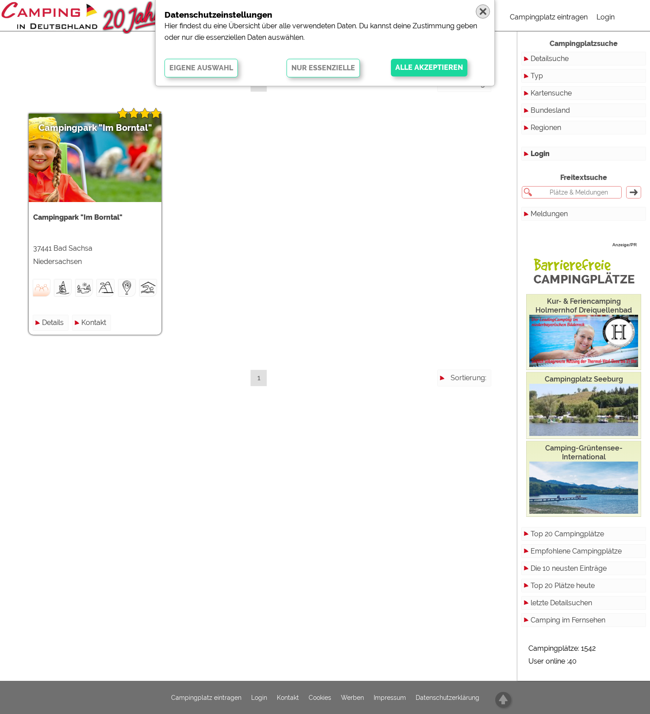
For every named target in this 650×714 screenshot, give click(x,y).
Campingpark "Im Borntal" (95, 127)
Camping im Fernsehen (568, 620)
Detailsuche (550, 58)
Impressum (390, 697)
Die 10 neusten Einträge (569, 568)
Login (605, 17)
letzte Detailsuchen (561, 603)
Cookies (320, 697)
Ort (481, 131)
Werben (352, 697)
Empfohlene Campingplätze (576, 551)
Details (53, 322)
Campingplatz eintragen (549, 17)
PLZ (480, 115)
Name (476, 99)
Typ (537, 76)
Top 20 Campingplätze (567, 534)
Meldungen (549, 214)
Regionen (546, 127)
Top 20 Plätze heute (563, 585)
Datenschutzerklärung (447, 697)
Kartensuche (551, 93)
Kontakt (93, 322)
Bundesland (550, 110)
